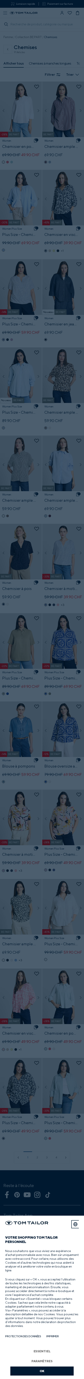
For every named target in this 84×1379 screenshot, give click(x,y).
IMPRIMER (52, 1336)
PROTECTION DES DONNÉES (23, 1336)
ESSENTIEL (42, 1351)
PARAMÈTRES (42, 1361)
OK (42, 1371)
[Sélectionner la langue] (75, 1224)
